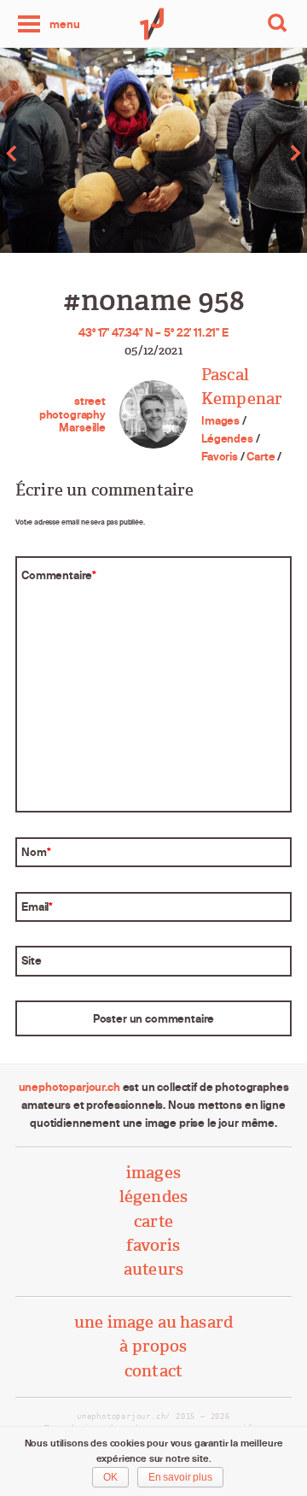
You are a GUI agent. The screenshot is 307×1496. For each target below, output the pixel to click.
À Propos (153, 1346)
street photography (72, 407)
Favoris (219, 456)
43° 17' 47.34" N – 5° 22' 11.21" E (153, 332)
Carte (260, 456)
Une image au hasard (153, 1322)
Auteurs (153, 1269)
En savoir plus (180, 1477)
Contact (153, 1371)
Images (220, 420)
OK (110, 1477)
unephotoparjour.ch (69, 1087)
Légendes (227, 438)
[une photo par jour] (153, 24)
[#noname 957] (77, 153)
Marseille (82, 427)
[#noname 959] (230, 153)
